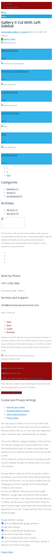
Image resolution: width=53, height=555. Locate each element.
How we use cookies (16, 407)
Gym (3, 134)
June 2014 (13, 213)
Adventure (12, 189)
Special (11, 192)
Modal (19, 392)
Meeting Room (9, 50)
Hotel (12, 39)
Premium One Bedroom (15, 71)
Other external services (17, 414)
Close (3, 392)
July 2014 (12, 210)
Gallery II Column (20, 32)
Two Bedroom (9, 92)
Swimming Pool (10, 113)
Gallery (10, 32)
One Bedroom (9, 155)
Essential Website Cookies (18, 410)
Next (9, 175)
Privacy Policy (12, 418)
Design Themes (37, 378)
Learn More (11, 392)
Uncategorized (14, 196)
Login (9, 3)
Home (4, 32)
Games (7, 39)
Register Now (12, 7)
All (2, 39)
